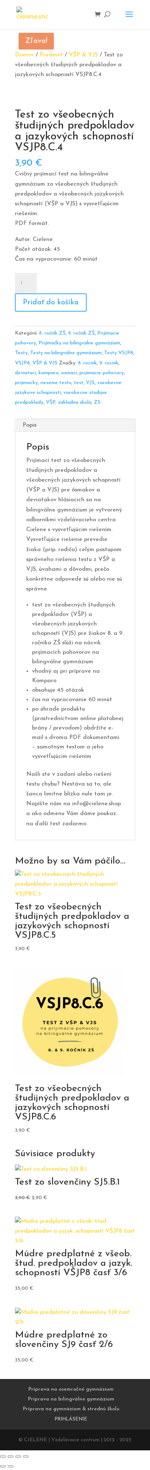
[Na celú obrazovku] (10, 1456)
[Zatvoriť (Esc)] (26, 1456)
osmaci (69, 373)
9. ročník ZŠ (81, 333)
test (78, 383)
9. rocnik (108, 363)
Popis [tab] (29, 425)
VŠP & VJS (83, 55)
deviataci (25, 373)
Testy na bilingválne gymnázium (66, 353)
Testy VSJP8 (118, 353)
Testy (21, 353)
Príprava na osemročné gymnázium (71, 1389)
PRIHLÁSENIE (71, 1419)
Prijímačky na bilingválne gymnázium (79, 343)
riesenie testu (55, 383)
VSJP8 (22, 363)
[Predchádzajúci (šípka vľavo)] (3, 1466)
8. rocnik (87, 363)
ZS (97, 402)
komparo (49, 373)
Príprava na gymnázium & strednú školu (71, 1409)
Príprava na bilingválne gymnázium (71, 1399)
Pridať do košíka (51, 302)
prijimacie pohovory (101, 373)
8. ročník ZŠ (52, 333)
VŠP (50, 402)
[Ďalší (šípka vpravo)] (10, 1466)
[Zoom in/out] (3, 1456)
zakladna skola (74, 402)
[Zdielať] (18, 1456)
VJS (90, 383)
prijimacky (26, 383)
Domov (24, 55)
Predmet (51, 55)
